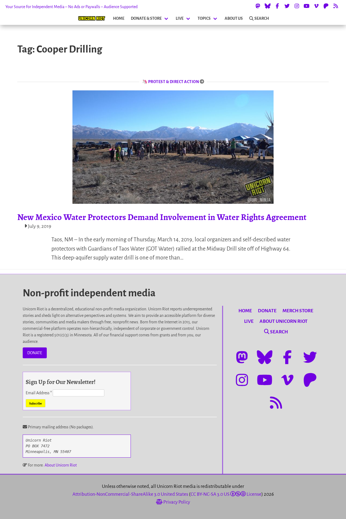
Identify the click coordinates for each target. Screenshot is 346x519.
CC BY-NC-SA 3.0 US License (226, 494)
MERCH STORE (297, 310)
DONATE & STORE (146, 18)
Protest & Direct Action (173, 82)
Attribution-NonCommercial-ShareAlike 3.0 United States (130, 494)
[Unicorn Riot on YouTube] (306, 6)
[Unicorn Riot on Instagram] (297, 6)
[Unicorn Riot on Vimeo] (316, 6)
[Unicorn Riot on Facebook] (277, 6)
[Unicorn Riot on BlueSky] (267, 6)
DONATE (34, 353)
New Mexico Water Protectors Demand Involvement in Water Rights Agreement (162, 217)
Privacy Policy (176, 502)
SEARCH (261, 18)
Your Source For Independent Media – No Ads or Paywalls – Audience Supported (71, 7)
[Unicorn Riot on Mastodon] (258, 6)
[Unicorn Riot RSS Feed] (336, 6)
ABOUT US (234, 18)
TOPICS (204, 18)
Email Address (39, 393)
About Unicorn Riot (61, 465)
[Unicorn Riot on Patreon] (326, 6)
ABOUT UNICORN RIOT (284, 321)
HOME (118, 18)
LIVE (180, 18)
